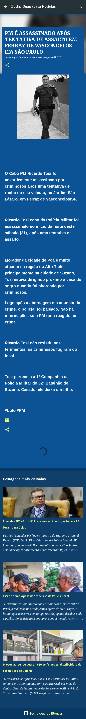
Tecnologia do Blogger (45, 713)
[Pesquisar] (80, 6)
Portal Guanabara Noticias (33, 6)
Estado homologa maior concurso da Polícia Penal (36, 596)
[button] (7, 65)
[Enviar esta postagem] (7, 421)
